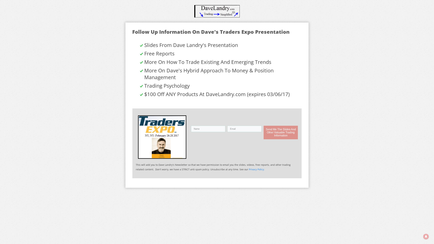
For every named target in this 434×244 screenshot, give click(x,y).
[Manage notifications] (426, 236)
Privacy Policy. (257, 169)
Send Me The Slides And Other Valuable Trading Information (281, 132)
